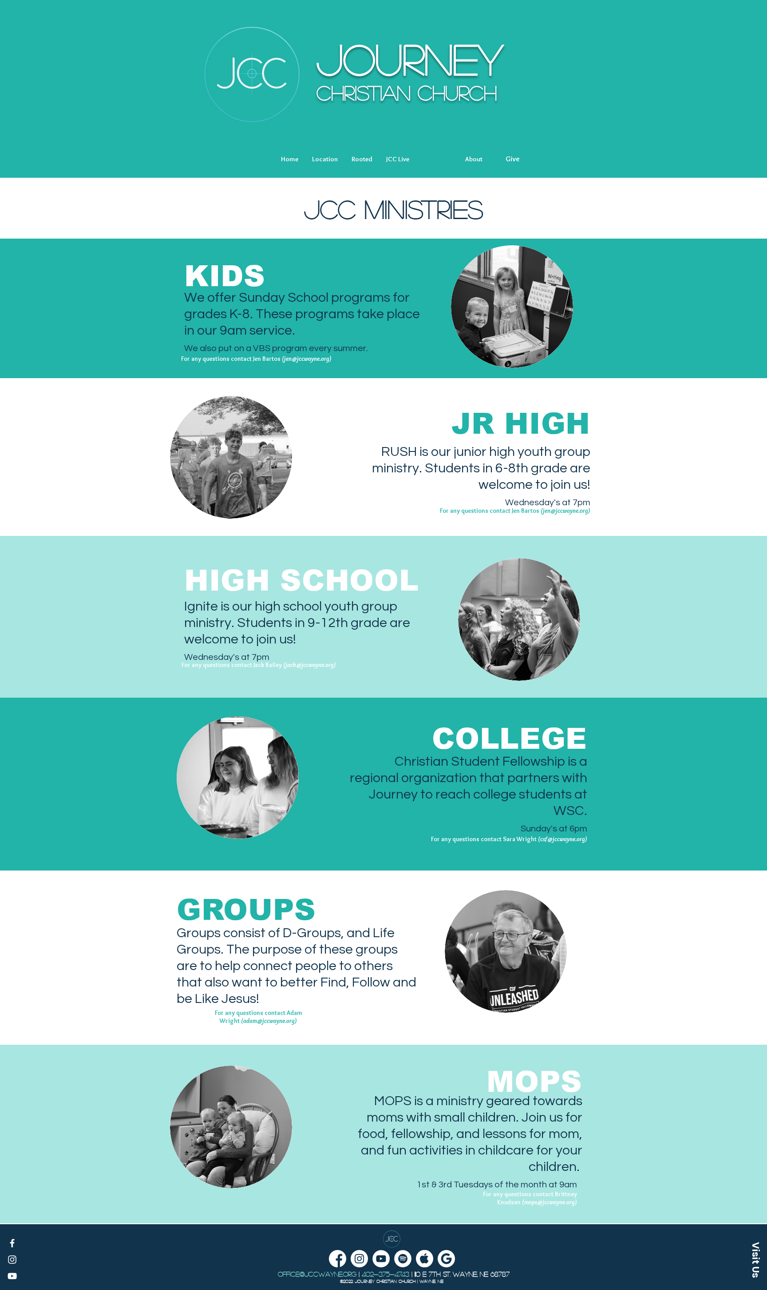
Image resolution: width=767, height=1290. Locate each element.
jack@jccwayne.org (309, 665)
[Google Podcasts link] (446, 1258)
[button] (324, 159)
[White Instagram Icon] (12, 1259)
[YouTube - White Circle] (381, 1258)
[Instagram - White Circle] (359, 1258)
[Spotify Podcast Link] (402, 1258)
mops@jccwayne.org (549, 1202)
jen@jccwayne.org (306, 359)
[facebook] (337, 1258)
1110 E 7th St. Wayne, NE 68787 (462, 1273)
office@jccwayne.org (317, 1273)
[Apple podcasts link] (424, 1258)
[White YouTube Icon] (12, 1276)
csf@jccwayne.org (562, 839)
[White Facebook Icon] (12, 1243)
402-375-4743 (385, 1273)
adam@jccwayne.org (269, 1021)
